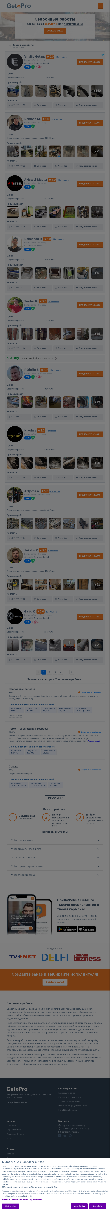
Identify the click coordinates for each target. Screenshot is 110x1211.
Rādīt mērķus (10, 1206)
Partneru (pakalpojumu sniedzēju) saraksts (22, 1199)
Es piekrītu (97, 1206)
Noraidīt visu (79, 1206)
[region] (55, 1184)
